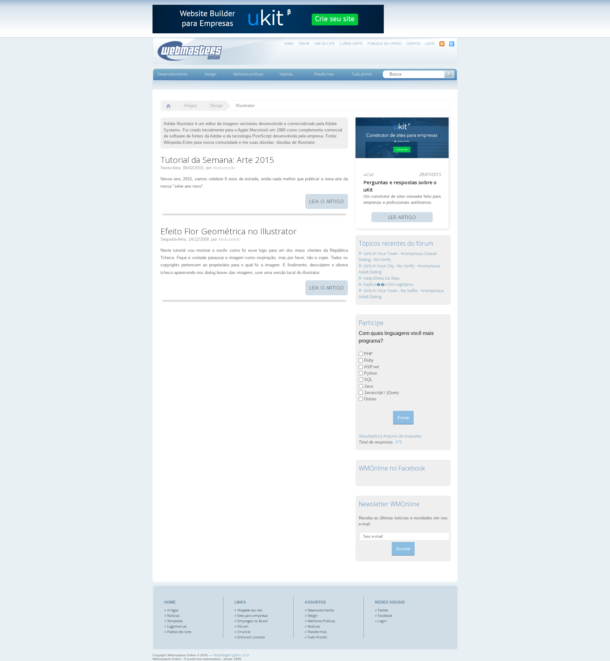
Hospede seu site (249, 610)
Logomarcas (176, 626)
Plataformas (317, 631)
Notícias (173, 615)
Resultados (369, 436)
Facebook (385, 615)
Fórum (242, 626)
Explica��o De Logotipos (388, 284)
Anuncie (243, 631)
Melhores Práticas (321, 620)
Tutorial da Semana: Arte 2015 (217, 159)
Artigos (190, 105)
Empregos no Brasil (252, 620)
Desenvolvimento (321, 610)
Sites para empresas (252, 615)
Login (430, 43)
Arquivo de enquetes (402, 436)
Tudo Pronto (317, 637)
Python (370, 373)
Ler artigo (402, 217)
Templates (175, 620)
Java (368, 386)
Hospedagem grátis (227, 655)
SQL (368, 379)
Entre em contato (251, 637)
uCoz (368, 174)
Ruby (369, 360)
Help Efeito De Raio (381, 278)
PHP (368, 353)
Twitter (383, 610)
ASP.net (371, 366)
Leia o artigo (326, 201)
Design (216, 105)
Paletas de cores (179, 631)
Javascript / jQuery (381, 392)
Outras (370, 399)
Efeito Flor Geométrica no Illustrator (228, 231)
